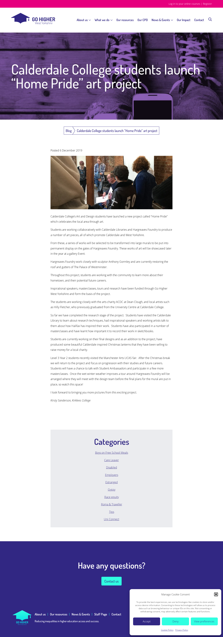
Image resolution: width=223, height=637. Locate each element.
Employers (111, 475)
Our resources (125, 20)
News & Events (161, 20)
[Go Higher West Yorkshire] (33, 23)
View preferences (204, 621)
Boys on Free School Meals (111, 453)
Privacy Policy (181, 629)
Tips (111, 512)
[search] (210, 19)
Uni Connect (111, 519)
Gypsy (111, 489)
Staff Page (100, 614)
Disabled (111, 467)
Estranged (111, 482)
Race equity (111, 497)
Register (207, 3)
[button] (216, 594)
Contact (199, 20)
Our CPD (142, 20)
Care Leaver (111, 460)
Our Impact (183, 20)
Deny (175, 621)
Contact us (111, 581)
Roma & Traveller (111, 504)
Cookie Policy (167, 629)
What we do (102, 20)
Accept (147, 621)
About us (82, 20)
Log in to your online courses (184, 3)
